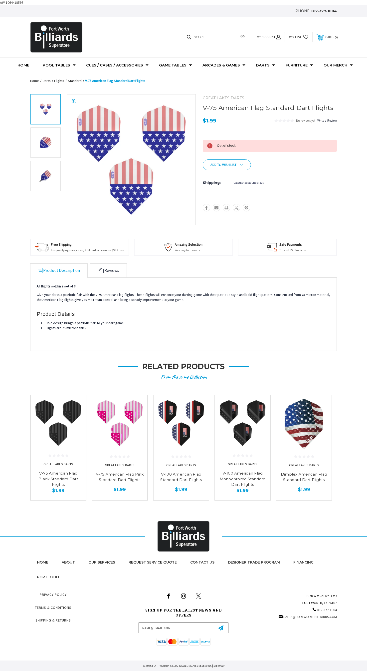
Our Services (101, 562)
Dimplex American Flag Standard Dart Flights (304, 477)
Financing (303, 562)
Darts (263, 65)
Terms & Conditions (53, 607)
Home (23, 65)
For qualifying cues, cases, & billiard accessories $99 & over (87, 250)
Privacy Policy (53, 594)
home (42, 562)
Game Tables (172, 65)
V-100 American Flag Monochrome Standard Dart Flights (243, 479)
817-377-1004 (324, 11)
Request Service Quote (153, 562)
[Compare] (76, 431)
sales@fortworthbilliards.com (310, 617)
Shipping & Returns (53, 620)
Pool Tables (56, 65)
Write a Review (327, 120)
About (68, 562)
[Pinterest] (246, 207)
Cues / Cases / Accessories (114, 65)
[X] (236, 207)
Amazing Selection (188, 244)
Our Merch (335, 65)
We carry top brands (187, 250)
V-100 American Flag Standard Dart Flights (181, 477)
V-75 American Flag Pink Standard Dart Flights (120, 477)
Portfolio (48, 577)
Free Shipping (61, 244)
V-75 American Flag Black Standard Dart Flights (58, 479)
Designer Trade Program (254, 562)
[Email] (216, 207)
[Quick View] (76, 405)
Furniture (297, 65)
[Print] (226, 207)
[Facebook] (206, 207)
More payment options (269, 163)
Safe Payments (290, 244)
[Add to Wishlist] (76, 418)
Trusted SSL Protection (293, 250)
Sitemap (218, 666)
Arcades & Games (221, 65)
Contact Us (202, 562)
